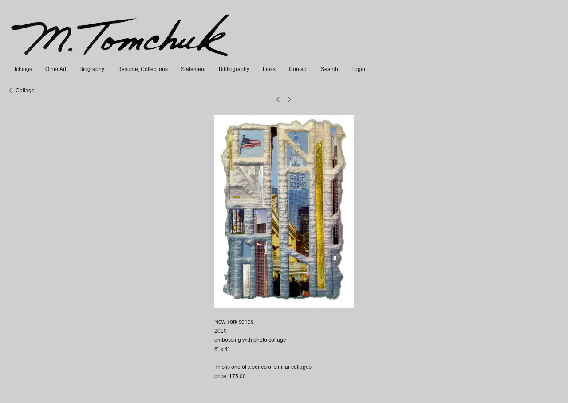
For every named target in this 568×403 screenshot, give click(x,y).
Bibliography (234, 69)
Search (329, 69)
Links (269, 69)
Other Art (55, 69)
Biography (91, 69)
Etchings (21, 69)
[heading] (121, 60)
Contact (298, 69)
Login (358, 69)
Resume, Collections (143, 69)
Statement (193, 69)
